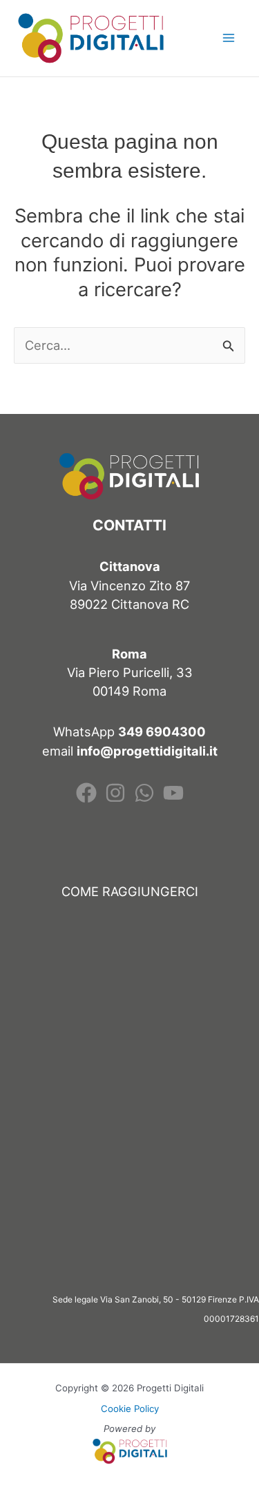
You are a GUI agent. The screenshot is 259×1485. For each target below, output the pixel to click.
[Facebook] (86, 792)
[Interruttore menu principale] (229, 38)
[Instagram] (115, 792)
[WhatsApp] (144, 792)
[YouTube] (173, 792)
